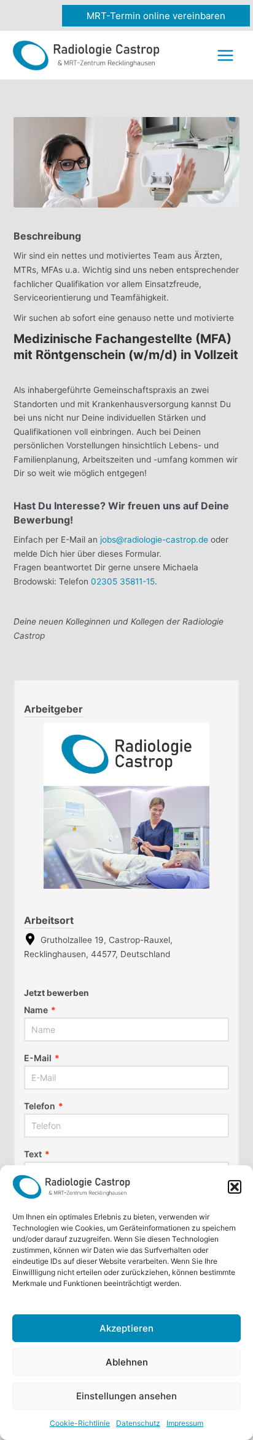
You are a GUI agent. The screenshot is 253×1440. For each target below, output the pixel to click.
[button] (234, 1187)
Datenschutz (138, 1423)
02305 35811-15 (123, 581)
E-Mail (42, 1058)
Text (37, 1154)
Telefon (43, 1106)
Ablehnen (127, 1362)
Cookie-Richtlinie (80, 1423)
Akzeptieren (126, 1328)
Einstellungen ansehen (126, 1396)
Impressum (184, 1423)
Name (40, 1010)
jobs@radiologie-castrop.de (154, 539)
